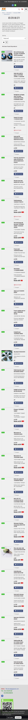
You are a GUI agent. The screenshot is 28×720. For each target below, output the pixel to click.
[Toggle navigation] (26, 9)
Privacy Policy (21, 713)
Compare (17, 70)
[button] (18, 9)
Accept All (18, 717)
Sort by (4, 35)
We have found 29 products (9, 46)
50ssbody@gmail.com (12, 689)
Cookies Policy (8, 714)
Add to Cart (19, 66)
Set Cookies (10, 717)
